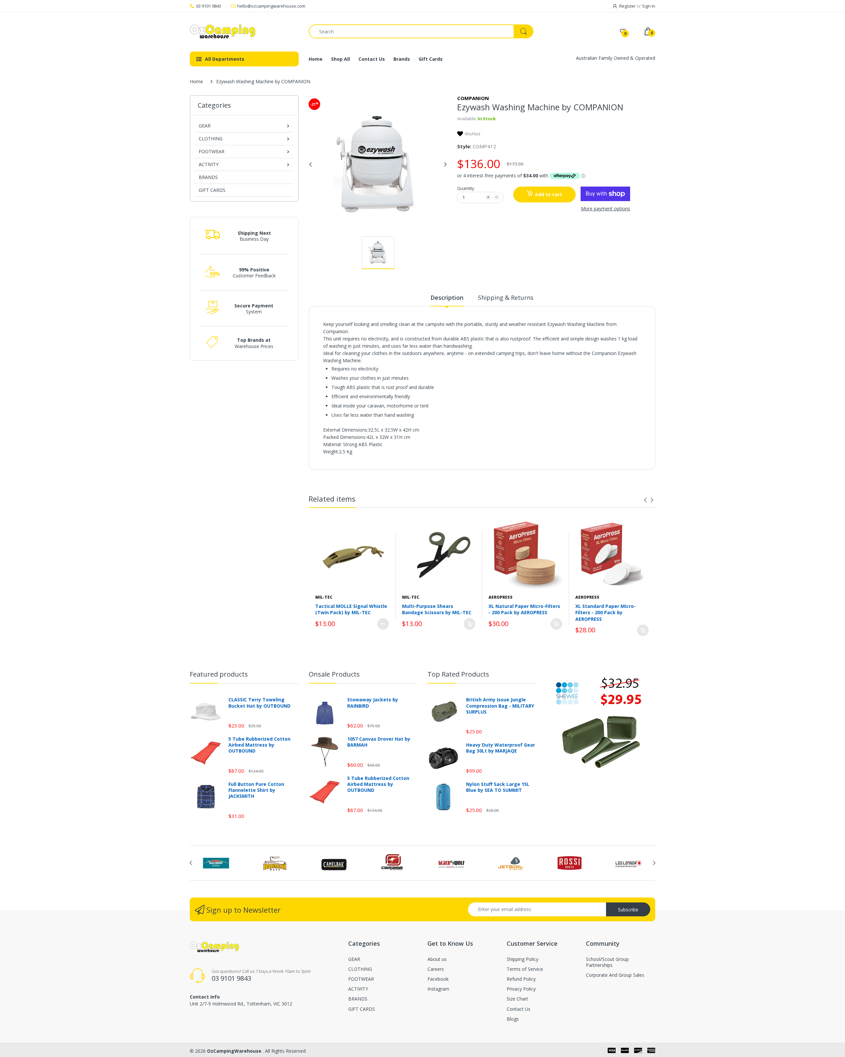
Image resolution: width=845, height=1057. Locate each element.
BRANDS (208, 177)
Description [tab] (446, 297)
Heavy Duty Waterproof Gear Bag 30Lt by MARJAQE (500, 748)
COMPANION (473, 98)
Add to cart (548, 194)
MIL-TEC (323, 597)
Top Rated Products (458, 674)
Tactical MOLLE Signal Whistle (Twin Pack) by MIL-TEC (351, 609)
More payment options (605, 209)
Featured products (219, 674)
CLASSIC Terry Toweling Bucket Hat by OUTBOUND (259, 703)
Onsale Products (334, 674)
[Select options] (383, 624)
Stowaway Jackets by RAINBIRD (372, 703)
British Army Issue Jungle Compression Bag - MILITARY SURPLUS (500, 706)
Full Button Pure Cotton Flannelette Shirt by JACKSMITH (256, 790)
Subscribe (628, 909)
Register (627, 6)
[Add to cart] (469, 624)
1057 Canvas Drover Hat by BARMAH (378, 742)
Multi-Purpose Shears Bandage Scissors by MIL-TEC (436, 609)
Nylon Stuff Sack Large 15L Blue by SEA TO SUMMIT (497, 787)
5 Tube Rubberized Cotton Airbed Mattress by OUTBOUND (259, 745)
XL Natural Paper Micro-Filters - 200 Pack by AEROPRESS (524, 609)
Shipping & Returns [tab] (505, 297)
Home (196, 81)
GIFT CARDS (212, 190)
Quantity (465, 188)
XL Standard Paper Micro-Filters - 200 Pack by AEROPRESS (605, 612)
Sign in (648, 6)
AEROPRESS (501, 597)
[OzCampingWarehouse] (244, 31)
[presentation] (645, 500)
